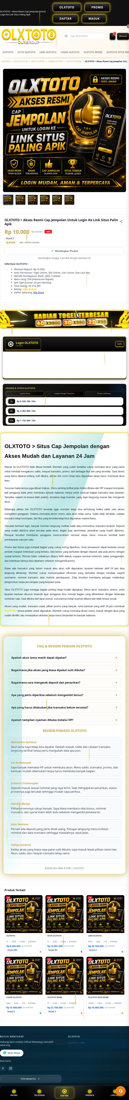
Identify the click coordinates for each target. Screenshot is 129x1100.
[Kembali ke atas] (121, 1083)
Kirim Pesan (14, 1053)
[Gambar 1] (8, 199)
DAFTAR (65, 19)
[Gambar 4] (44, 199)
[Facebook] (3, 1068)
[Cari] (66, 36)
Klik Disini (38, 292)
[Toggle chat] (121, 1091)
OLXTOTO (66, 7)
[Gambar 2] (20, 199)
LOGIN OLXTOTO (70, 52)
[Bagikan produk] (121, 221)
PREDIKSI (89, 1095)
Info (120, 344)
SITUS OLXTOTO (26, 52)
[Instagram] (10, 1068)
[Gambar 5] (57, 199)
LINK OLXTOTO (48, 52)
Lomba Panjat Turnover (64, 393)
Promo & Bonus (104, 393)
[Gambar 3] (32, 199)
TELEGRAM (39, 1095)
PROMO (97, 7)
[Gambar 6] (69, 199)
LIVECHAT (115, 1095)
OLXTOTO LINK (76, 1042)
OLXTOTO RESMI (93, 52)
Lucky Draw (25, 393)
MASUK (94, 19)
